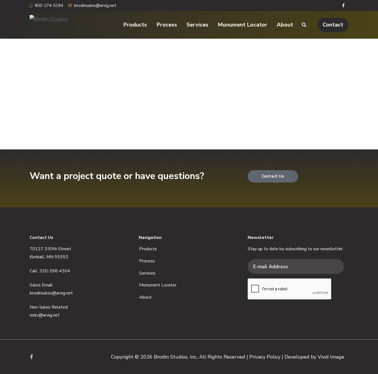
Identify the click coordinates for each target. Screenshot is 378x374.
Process (147, 261)
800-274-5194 (49, 5)
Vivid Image (331, 357)
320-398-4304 (54, 271)
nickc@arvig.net (44, 315)
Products (148, 249)
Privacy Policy (264, 357)
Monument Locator (157, 285)
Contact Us (273, 176)
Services (147, 273)
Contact (333, 24)
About (145, 297)
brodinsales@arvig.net (95, 5)
